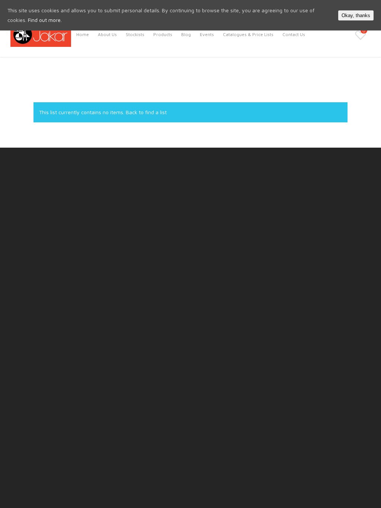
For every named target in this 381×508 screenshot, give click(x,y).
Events (207, 34)
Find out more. (45, 20)
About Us (107, 34)
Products (162, 34)
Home (82, 34)
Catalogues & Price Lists (248, 34)
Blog (186, 34)
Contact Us (293, 34)
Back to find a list (146, 112)
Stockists (135, 34)
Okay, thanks (356, 15)
